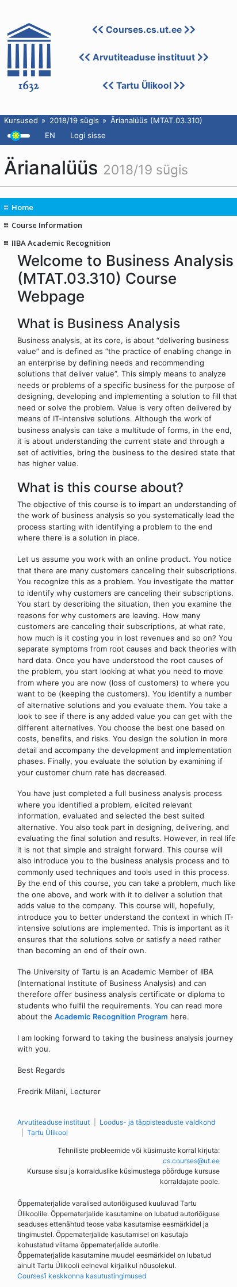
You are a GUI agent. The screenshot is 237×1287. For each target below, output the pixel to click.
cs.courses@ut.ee (191, 1160)
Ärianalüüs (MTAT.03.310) (156, 120)
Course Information (47, 225)
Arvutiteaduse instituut (143, 57)
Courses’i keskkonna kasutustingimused (81, 1275)
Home (22, 207)
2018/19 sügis (74, 120)
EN (50, 135)
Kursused (21, 120)
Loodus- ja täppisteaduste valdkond (157, 1122)
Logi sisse (88, 135)
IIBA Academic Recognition (61, 243)
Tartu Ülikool (144, 85)
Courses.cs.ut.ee (144, 29)
